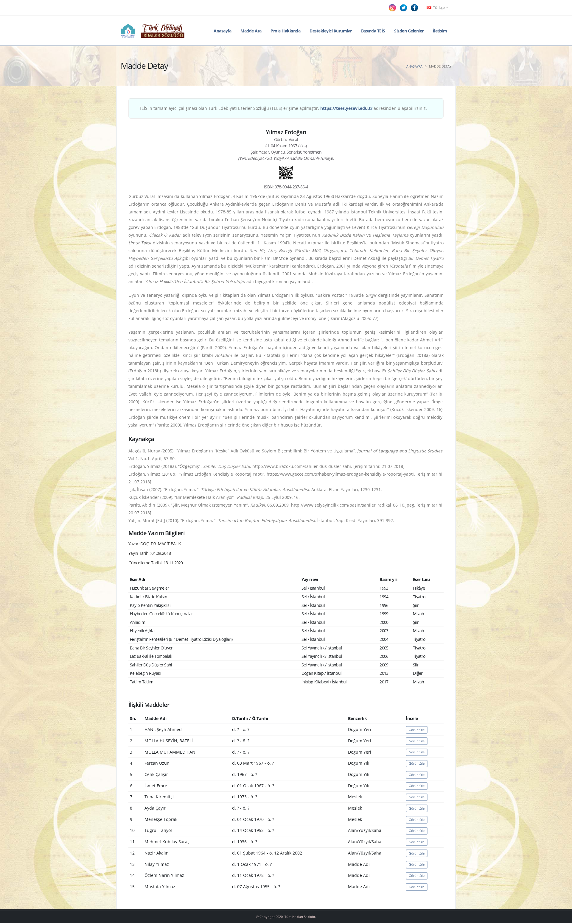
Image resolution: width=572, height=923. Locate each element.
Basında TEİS (373, 31)
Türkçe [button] (439, 7)
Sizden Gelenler (409, 31)
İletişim (440, 31)
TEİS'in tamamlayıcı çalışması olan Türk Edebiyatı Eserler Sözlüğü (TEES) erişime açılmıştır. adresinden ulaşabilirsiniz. (283, 108)
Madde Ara (251, 31)
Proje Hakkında (285, 31)
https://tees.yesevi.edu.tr (346, 108)
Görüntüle (417, 729)
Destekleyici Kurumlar (331, 31)
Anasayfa (222, 31)
